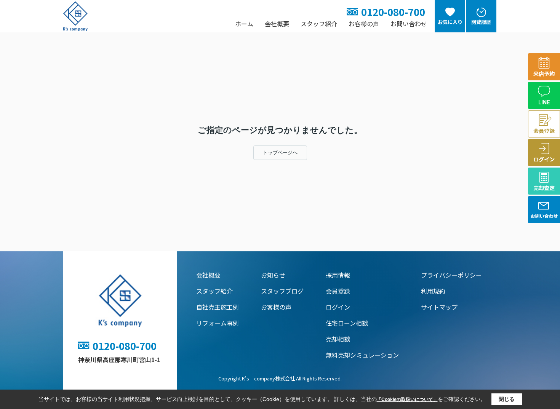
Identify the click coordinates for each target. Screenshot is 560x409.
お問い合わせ (408, 23)
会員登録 (338, 291)
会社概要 (277, 23)
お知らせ (273, 275)
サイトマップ (439, 307)
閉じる (507, 399)
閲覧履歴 (481, 22)
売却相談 (338, 338)
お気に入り (450, 22)
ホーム (244, 23)
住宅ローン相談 (347, 323)
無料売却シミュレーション (362, 354)
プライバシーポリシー (451, 275)
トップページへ (280, 152)
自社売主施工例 (217, 307)
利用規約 (433, 291)
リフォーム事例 (217, 323)
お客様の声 (364, 23)
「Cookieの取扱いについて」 (407, 399)
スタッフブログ (282, 291)
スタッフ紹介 (319, 23)
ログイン (338, 307)
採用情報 (338, 275)
